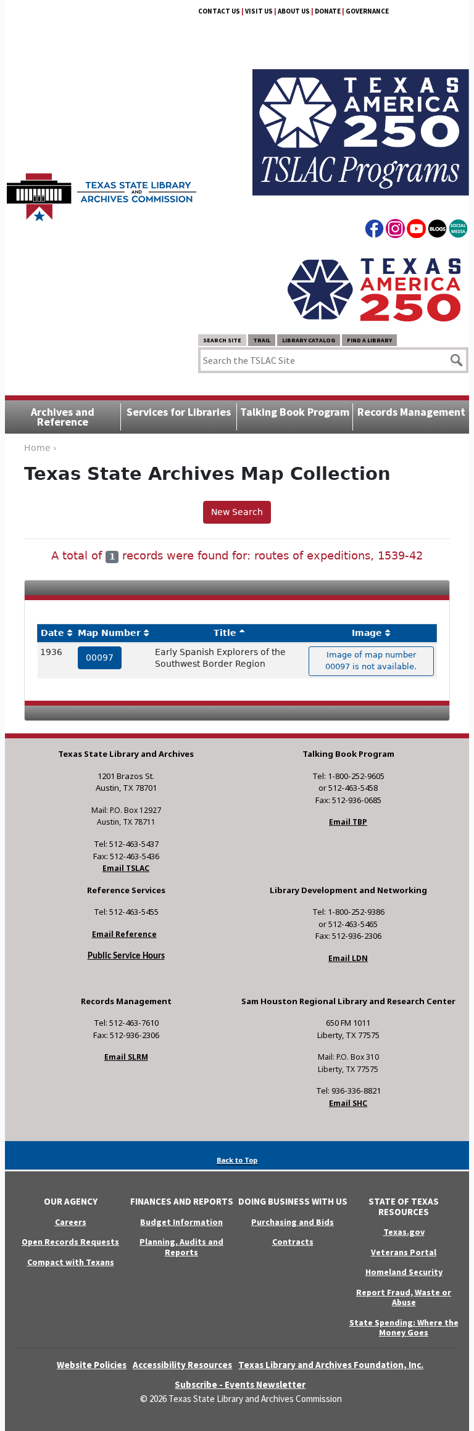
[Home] (101, 191)
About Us (294, 11)
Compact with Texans (70, 1262)
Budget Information (181, 1221)
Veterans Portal (403, 1252)
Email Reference (124, 934)
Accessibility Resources (182, 1365)
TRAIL (261, 340)
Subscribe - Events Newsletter (240, 1384)
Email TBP (348, 822)
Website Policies (92, 1365)
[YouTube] (416, 230)
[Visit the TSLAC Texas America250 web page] (360, 118)
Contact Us (219, 11)
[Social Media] (458, 230)
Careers (70, 1221)
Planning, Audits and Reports (181, 1247)
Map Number (109, 633)
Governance (367, 11)
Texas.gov (404, 1231)
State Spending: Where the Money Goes (404, 1327)
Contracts (293, 1241)
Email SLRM (126, 1057)
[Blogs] (437, 230)
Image (367, 633)
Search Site (222, 340)
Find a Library (369, 340)
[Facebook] (374, 230)
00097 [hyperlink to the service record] (100, 657)
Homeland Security (404, 1271)
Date (52, 633)
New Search (237, 512)
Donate (328, 11)
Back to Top (237, 1160)
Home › (40, 448)
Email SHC (348, 1103)
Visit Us (259, 11)
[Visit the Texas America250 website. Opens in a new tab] (374, 289)
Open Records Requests (70, 1241)
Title (225, 633)
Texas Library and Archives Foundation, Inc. (330, 1365)
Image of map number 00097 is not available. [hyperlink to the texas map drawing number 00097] (371, 660)
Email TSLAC (125, 868)
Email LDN (348, 958)
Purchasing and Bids (292, 1221)
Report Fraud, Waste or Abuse (403, 1297)
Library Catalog (308, 340)
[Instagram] (395, 230)
